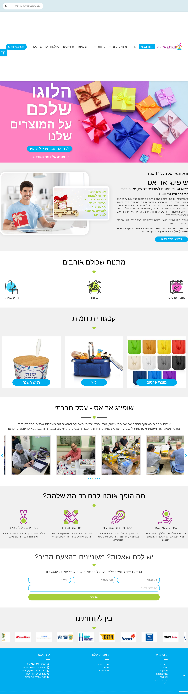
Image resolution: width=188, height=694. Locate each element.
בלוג (166, 683)
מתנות (101, 46)
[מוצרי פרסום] (177, 287)
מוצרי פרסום (120, 46)
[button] (3, 52)
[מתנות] (94, 287)
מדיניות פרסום (161, 680)
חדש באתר (84, 46)
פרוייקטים (68, 46)
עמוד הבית (147, 46)
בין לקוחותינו (52, 46)
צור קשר (37, 46)
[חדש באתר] (11, 287)
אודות (134, 46)
